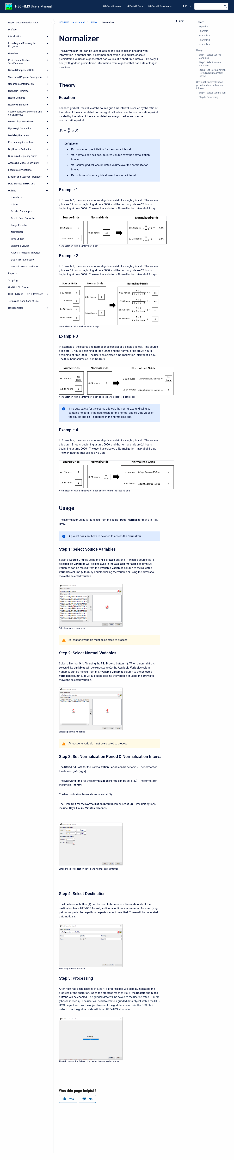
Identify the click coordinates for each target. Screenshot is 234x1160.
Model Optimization (18, 135)
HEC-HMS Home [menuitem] (112, 6)
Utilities (12, 190)
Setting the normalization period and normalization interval (209, 85)
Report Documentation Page (23, 22)
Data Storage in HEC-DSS (21, 183)
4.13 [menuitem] (185, 6)
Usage (199, 50)
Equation (203, 26)
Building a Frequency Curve (22, 156)
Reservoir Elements (18, 104)
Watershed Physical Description (25, 77)
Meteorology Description (21, 121)
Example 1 (204, 31)
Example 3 (204, 40)
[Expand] (47, 36)
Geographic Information (21, 84)
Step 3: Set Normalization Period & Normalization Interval (212, 73)
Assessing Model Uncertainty (23, 163)
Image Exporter (19, 225)
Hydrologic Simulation (20, 128)
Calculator (16, 197)
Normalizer (17, 232)
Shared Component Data (21, 70)
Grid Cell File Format (18, 287)
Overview (13, 53)
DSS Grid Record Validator (25, 266)
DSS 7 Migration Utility (22, 259)
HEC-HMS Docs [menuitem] (134, 6)
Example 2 (204, 35)
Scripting (13, 280)
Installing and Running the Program (22, 45)
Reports (12, 273)
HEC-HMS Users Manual (33, 6)
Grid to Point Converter (23, 218)
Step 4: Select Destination (212, 92)
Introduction (14, 36)
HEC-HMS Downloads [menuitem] (159, 6)
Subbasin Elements (18, 91)
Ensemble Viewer (20, 245)
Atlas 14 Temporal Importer (25, 252)
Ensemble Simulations (20, 170)
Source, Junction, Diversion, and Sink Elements (25, 113)
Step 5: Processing (208, 97)
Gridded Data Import (22, 211)
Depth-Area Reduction (20, 149)
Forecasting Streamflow (21, 142)
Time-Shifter (17, 238)
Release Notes (15, 307)
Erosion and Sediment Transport (25, 176)
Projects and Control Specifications (19, 62)
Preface (12, 29)
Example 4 (204, 44)
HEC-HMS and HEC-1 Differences (25, 294)
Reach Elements (16, 97)
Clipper (14, 204)
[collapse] (47, 190)
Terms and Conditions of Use (23, 301)
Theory (200, 22)
